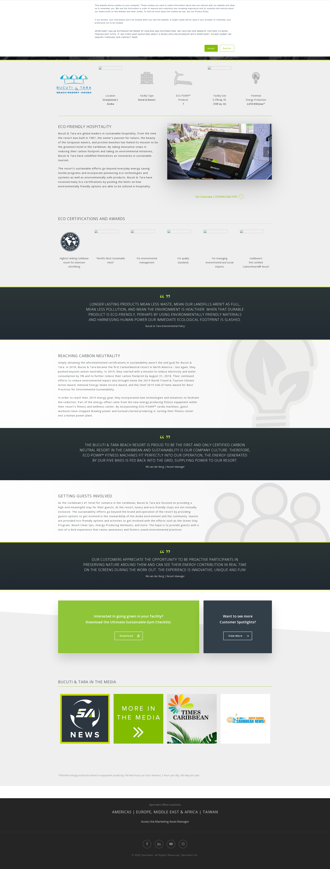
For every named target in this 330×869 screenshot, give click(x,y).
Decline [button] (227, 48)
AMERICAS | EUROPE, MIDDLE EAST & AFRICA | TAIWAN (165, 811)
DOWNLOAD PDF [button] (226, 197)
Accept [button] (211, 48)
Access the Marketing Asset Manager (165, 821)
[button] (128, 636)
